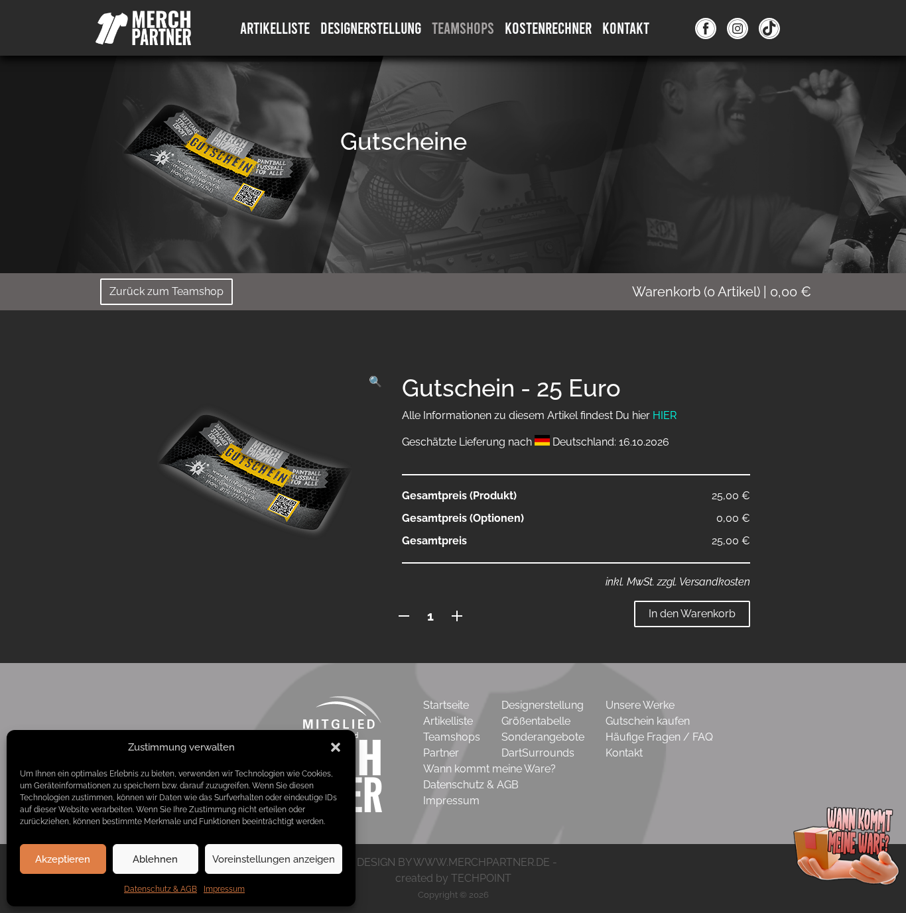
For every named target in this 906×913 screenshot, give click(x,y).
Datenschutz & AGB (160, 889)
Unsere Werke (640, 705)
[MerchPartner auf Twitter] (769, 28)
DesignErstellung (370, 27)
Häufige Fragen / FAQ (659, 737)
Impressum (224, 889)
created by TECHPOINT (453, 878)
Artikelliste (275, 27)
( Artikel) (721, 292)
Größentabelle (535, 721)
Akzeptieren (62, 859)
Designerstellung (542, 705)
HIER (665, 415)
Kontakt (625, 27)
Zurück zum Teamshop (166, 291)
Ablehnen (155, 859)
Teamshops (463, 27)
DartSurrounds (537, 753)
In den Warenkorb (692, 613)
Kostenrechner (548, 27)
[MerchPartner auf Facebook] (706, 28)
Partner (441, 753)
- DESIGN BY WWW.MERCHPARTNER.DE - (453, 862)
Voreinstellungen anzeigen (273, 859)
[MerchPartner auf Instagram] (737, 28)
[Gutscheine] (220, 162)
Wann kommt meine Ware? (489, 768)
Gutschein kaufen (648, 721)
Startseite (446, 705)
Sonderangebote (542, 737)
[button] (335, 747)
